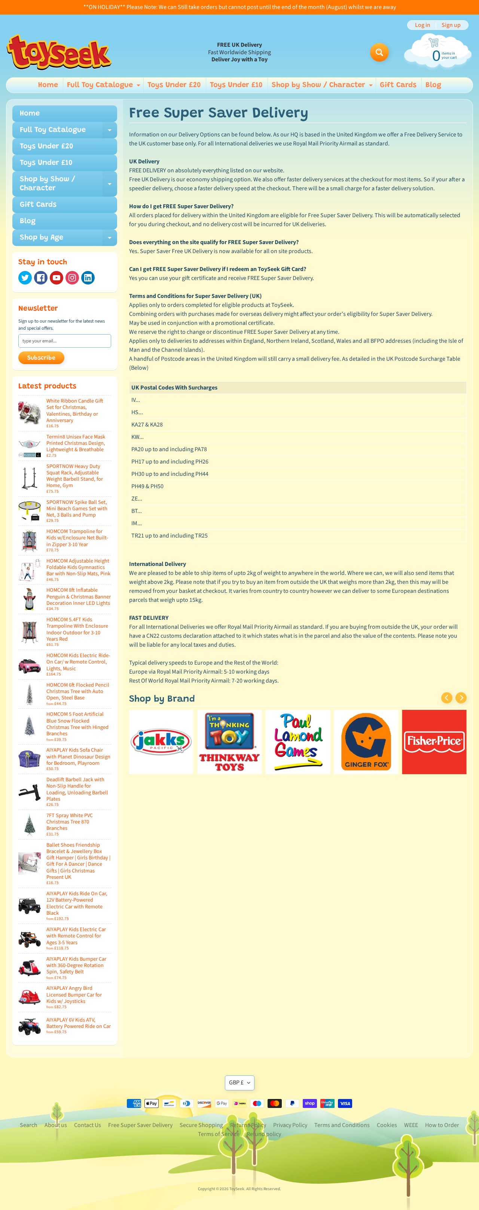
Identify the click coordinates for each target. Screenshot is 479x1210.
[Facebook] (41, 277)
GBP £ (236, 1082)
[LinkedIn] (88, 277)
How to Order (442, 1125)
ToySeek (236, 1189)
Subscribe (41, 358)
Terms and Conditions (342, 1125)
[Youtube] (56, 277)
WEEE (411, 1125)
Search (28, 1125)
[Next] (461, 697)
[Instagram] (72, 277)
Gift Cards (398, 85)
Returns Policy (248, 1125)
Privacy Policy (290, 1125)
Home (48, 85)
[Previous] (446, 697)
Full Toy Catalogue (104, 87)
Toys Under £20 (174, 85)
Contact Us (87, 1125)
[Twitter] (25, 277)
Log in (422, 25)
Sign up (451, 25)
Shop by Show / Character (323, 87)
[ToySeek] (59, 52)
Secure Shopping (201, 1125)
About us (56, 1125)
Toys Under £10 (236, 85)
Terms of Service (219, 1134)
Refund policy (264, 1134)
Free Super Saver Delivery (140, 1125)
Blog (433, 85)
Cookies (387, 1125)
